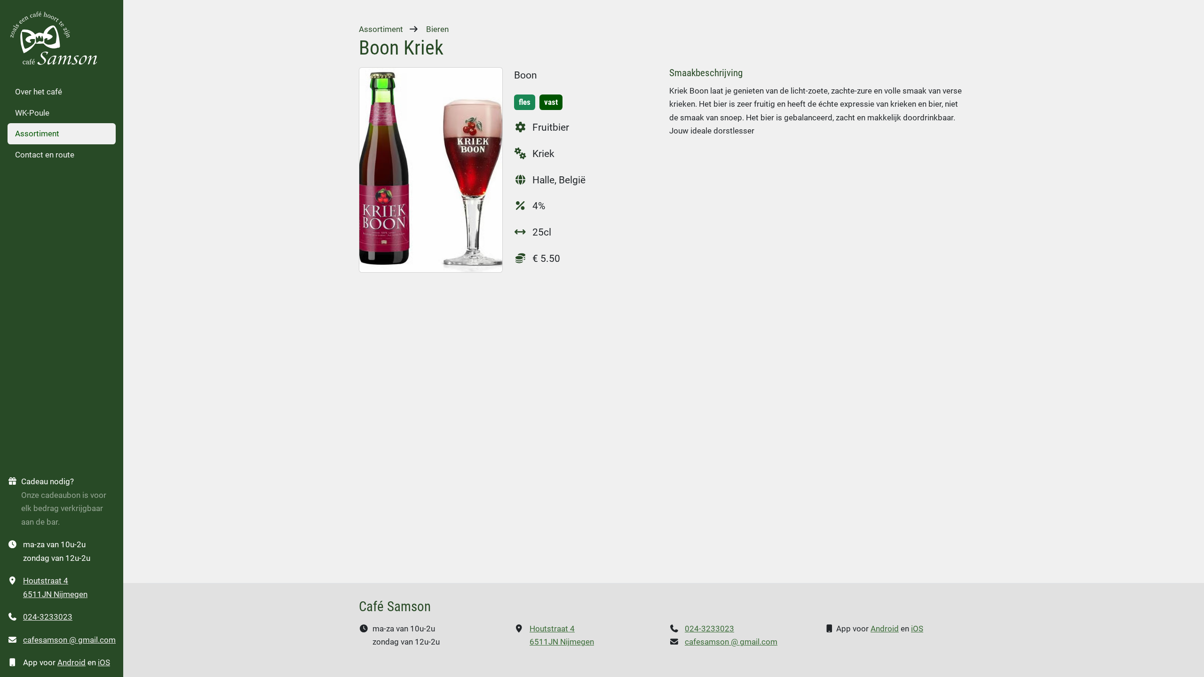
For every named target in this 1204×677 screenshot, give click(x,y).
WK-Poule (32, 113)
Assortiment (37, 133)
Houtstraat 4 (45, 580)
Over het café (38, 91)
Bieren (437, 29)
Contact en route (44, 154)
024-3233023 (47, 617)
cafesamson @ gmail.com (69, 640)
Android (71, 662)
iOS (104, 662)
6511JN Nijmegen (55, 594)
